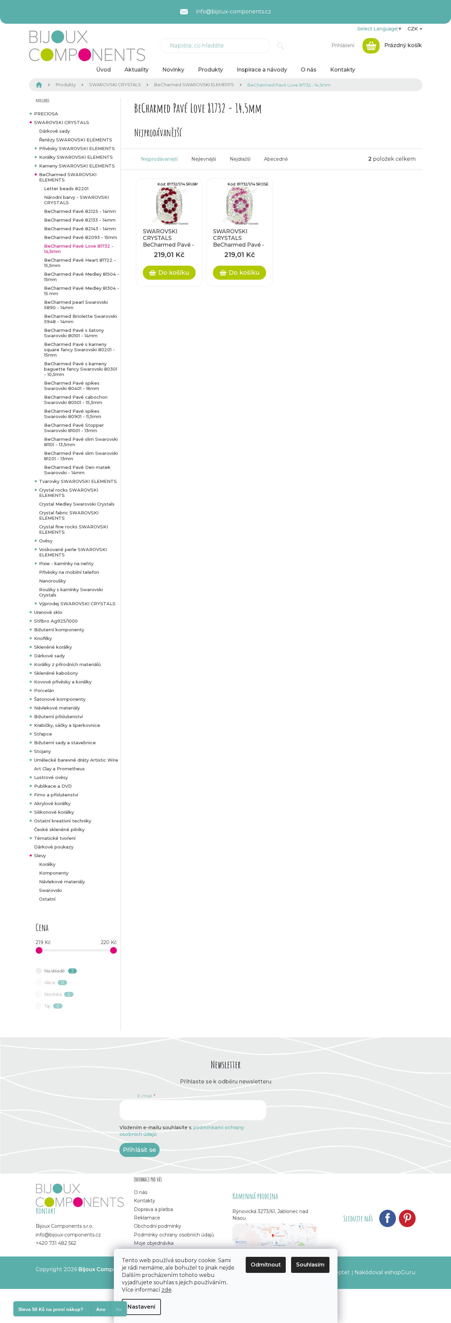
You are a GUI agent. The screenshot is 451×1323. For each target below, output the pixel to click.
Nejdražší (240, 159)
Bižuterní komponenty (59, 629)
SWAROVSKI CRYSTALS (61, 122)
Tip (51, 1006)
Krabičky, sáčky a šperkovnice (67, 725)
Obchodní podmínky (157, 1226)
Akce (54, 982)
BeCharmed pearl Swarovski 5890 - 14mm (76, 304)
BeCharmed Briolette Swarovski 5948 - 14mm (80, 318)
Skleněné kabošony (56, 673)
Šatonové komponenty (59, 699)
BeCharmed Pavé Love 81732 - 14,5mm (79, 248)
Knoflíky (43, 638)
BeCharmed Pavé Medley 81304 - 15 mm (81, 290)
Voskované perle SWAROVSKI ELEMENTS (73, 552)
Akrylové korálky (52, 803)
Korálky (47, 864)
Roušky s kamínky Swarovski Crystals (71, 592)
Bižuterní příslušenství (58, 716)
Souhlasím (310, 1265)
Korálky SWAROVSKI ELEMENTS (76, 157)
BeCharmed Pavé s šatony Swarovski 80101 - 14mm (74, 332)
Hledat (280, 45)
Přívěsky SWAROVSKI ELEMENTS (77, 148)
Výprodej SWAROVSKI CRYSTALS (77, 603)
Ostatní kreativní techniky (62, 820)
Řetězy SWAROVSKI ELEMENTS (75, 139)
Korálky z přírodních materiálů (67, 664)
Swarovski (50, 890)
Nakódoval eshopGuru (385, 1272)
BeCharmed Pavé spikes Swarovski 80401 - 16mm (71, 385)
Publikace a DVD (53, 786)
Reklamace (147, 1218)
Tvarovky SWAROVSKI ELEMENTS (78, 481)
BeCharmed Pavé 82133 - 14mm (80, 220)
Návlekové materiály (57, 707)
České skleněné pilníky (59, 829)
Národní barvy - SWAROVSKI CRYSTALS (76, 199)
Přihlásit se (139, 1150)
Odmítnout (266, 1265)
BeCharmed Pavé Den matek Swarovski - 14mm (77, 470)
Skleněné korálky (53, 647)
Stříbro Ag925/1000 (56, 621)
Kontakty (144, 1201)
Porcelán (44, 690)
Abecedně (276, 159)
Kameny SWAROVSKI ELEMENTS (77, 165)
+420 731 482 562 (56, 1243)
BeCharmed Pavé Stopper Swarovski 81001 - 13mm (74, 427)
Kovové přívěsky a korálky (62, 681)
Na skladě (59, 970)
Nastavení (141, 1307)
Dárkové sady (54, 131)
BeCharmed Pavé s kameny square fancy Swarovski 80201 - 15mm (79, 350)
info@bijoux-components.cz (68, 1235)
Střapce (43, 734)
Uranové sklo (48, 612)
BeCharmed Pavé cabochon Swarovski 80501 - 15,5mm (75, 399)
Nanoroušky (52, 580)
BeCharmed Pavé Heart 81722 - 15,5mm (80, 262)
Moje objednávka (154, 1243)
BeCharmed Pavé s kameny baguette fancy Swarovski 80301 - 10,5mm (80, 369)
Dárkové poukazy (53, 846)
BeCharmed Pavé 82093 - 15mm (80, 237)
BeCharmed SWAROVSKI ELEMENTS (67, 177)
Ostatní (47, 899)
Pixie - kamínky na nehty (66, 563)
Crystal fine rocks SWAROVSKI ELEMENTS (73, 529)
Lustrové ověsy (51, 777)
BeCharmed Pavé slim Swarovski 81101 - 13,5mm (81, 441)
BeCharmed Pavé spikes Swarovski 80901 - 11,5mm (72, 413)
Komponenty (53, 873)
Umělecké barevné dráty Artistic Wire (76, 760)
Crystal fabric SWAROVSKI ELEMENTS (68, 515)
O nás (140, 1192)
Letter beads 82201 (66, 188)
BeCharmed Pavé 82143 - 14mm (80, 228)
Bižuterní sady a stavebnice (65, 742)
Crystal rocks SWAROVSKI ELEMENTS (68, 492)
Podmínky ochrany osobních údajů (174, 1235)
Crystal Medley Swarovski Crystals (77, 504)
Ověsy (45, 540)
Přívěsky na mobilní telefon (69, 572)
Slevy (40, 855)
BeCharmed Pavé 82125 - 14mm (80, 211)
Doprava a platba (153, 1209)
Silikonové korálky (54, 812)
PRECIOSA (46, 113)
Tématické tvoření (54, 838)
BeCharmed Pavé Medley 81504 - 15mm (81, 276)
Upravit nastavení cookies (69, 1276)
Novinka (57, 994)
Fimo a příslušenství (56, 794)
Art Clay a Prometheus (59, 768)
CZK (413, 29)
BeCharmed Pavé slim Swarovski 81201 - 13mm (81, 455)
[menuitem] (103, 70)
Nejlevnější (203, 159)
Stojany (42, 751)
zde (167, 1290)
